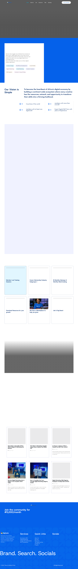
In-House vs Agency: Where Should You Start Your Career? (60, 446)
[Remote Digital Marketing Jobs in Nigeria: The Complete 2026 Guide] (17, 470)
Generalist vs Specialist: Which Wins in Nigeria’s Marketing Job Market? (16, 447)
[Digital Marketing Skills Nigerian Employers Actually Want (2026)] (61, 470)
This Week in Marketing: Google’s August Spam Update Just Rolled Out (38, 447)
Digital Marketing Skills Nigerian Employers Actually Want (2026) (60, 481)
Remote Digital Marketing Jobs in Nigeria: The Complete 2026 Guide (16, 481)
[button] (66, 2)
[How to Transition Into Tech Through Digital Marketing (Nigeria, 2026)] (39, 470)
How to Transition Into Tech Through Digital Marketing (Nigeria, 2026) (39, 481)
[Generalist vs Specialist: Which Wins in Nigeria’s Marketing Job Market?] (17, 436)
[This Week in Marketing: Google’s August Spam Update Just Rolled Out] (39, 436)
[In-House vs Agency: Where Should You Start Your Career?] (61, 436)
